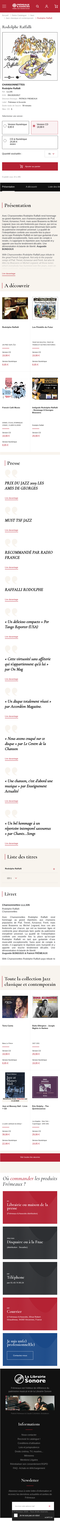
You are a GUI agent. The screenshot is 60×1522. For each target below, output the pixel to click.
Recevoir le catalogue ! (29, 1439)
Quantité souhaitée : (12, 154)
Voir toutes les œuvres (30, 1157)
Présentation (8, 187)
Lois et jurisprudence (29, 1447)
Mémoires (29, 1455)
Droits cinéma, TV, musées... (29, 1451)
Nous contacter (28, 1435)
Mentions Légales (29, 1460)
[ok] (49, 1506)
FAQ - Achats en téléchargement (29, 1468)
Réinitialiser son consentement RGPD (29, 1464)
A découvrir (31, 187)
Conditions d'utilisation (29, 1443)
